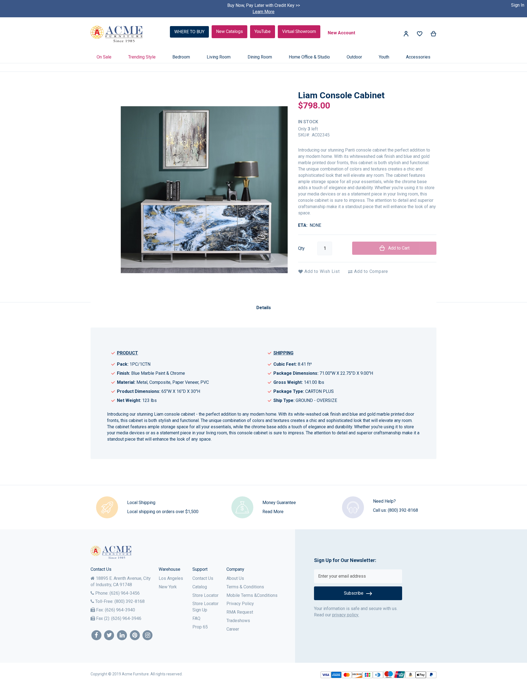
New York (168, 586)
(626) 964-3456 (125, 593)
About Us (235, 578)
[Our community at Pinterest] (135, 635)
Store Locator (205, 595)
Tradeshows (238, 620)
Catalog (199, 586)
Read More (273, 511)
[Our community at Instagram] (148, 635)
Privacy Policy (240, 603)
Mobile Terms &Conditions (251, 595)
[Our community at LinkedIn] (122, 635)
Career (232, 629)
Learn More (263, 11)
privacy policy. (345, 614)
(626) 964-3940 (120, 610)
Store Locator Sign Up (205, 607)
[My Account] (406, 34)
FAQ (196, 618)
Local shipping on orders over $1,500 (162, 511)
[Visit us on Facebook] (96, 635)
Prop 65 (200, 627)
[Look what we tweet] (109, 635)
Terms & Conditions (245, 586)
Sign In (517, 5)
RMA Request (239, 612)
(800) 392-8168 (403, 510)
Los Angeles (171, 578)
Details (263, 307)
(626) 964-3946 (126, 618)
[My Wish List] (419, 35)
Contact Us (202, 578)
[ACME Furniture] (117, 34)
